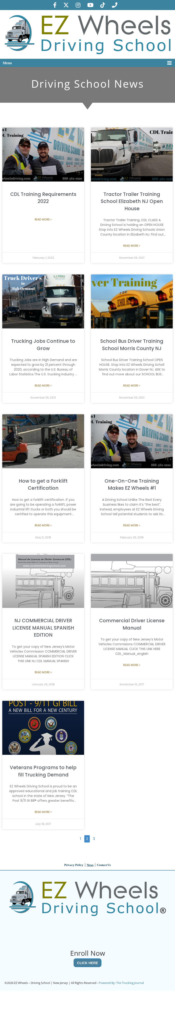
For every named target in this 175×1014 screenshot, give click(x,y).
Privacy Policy (73, 865)
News (90, 865)
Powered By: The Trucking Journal (121, 983)
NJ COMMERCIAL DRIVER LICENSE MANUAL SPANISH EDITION (43, 627)
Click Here (87, 962)
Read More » (43, 219)
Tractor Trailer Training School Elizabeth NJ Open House (132, 201)
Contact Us (104, 865)
